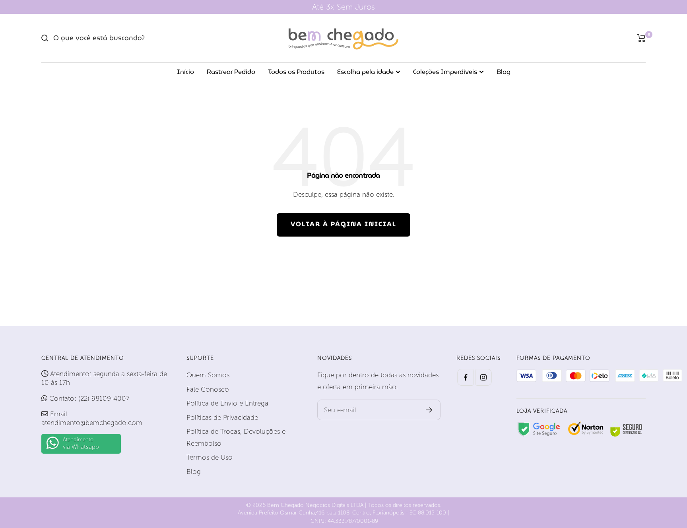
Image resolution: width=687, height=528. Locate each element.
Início (185, 72)
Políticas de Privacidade (222, 417)
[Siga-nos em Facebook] (466, 377)
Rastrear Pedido (231, 72)
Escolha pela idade (365, 72)
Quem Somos (207, 375)
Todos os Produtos (296, 72)
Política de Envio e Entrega (227, 403)
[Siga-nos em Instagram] (483, 377)
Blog (503, 72)
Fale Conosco (207, 389)
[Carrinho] (641, 38)
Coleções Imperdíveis (445, 72)
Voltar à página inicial (343, 224)
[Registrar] (429, 410)
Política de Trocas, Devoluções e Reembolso (235, 437)
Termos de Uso (209, 457)
